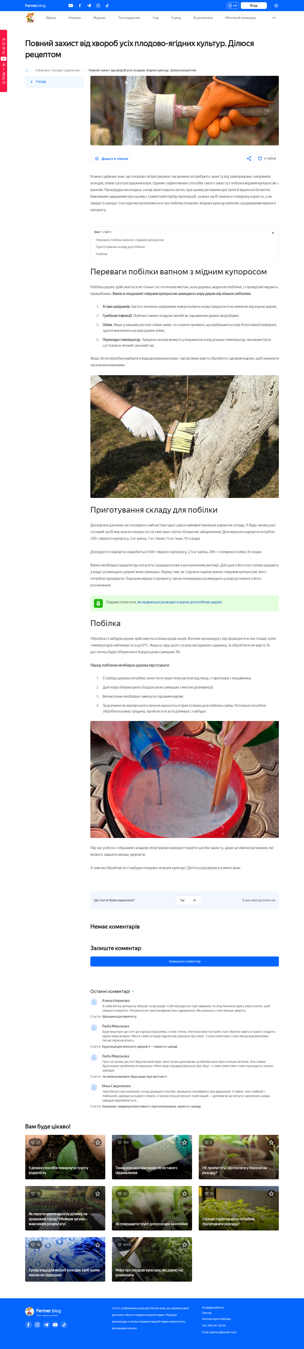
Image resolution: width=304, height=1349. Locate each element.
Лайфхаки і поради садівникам (57, 70)
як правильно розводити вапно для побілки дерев (180, 602)
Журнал (99, 18)
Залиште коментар (115, 948)
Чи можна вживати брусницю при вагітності (134, 1077)
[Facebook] (80, 5)
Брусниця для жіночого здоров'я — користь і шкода (139, 1047)
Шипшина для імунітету (119, 1017)
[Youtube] (71, 5)
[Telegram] (89, 5)
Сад (156, 18)
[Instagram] (98, 5)
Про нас (207, 1313)
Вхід (253, 5)
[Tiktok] (107, 5)
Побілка (101, 254)
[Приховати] (273, 232)
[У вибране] (98, 1142)
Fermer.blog (30, 17)
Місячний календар (240, 18)
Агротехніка (203, 18)
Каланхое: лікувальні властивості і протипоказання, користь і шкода (151, 1106)
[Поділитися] (249, 158)
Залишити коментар (185, 961)
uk (234, 6)
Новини (75, 18)
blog (35, 5)
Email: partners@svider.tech (219, 1332)
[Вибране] (276, 5)
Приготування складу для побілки (120, 247)
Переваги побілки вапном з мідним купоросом (130, 240)
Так (182, 900)
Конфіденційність (213, 1307)
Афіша (51, 18)
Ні (194, 900)
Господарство (129, 18)
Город (176, 18)
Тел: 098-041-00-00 (214, 1325)
